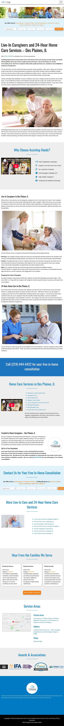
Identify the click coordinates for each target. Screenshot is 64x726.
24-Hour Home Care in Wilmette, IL (43, 531)
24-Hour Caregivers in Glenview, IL (43, 528)
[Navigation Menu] (61, 2)
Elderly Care (42, 409)
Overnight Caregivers (33, 405)
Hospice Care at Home (33, 400)
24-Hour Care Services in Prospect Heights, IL (46, 526)
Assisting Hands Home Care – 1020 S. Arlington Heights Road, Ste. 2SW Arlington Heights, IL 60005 (47, 632)
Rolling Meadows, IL (42, 23)
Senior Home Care (32, 409)
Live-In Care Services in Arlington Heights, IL (46, 519)
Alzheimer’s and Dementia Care (36, 393)
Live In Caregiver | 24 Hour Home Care (38, 402)
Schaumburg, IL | (20, 23)
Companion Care (32, 395)
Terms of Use (45, 718)
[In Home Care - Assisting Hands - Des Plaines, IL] (6, 2)
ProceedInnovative (36, 722)
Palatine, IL (29, 25)
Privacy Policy (55, 718)
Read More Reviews (32, 592)
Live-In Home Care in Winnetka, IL (43, 533)
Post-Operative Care (33, 407)
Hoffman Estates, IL (30, 23)
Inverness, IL (52, 23)
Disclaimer (32, 720)
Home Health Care (32, 397)
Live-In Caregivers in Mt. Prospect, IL (44, 524)
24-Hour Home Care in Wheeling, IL (44, 521)
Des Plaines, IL (53, 620)
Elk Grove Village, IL (39, 25)
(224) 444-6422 (8, 56)
